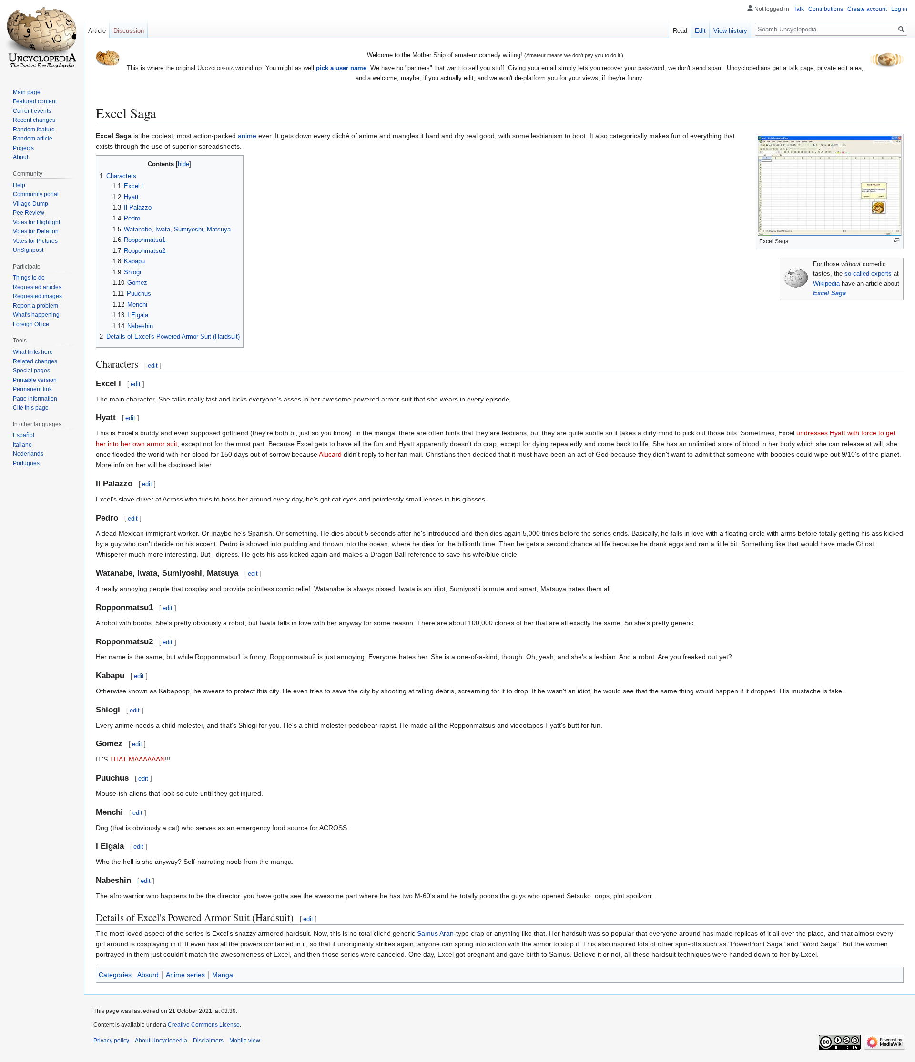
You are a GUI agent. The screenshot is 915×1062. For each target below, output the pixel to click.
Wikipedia (826, 284)
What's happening (36, 314)
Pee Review (28, 213)
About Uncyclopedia (161, 1040)
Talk (798, 9)
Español (23, 435)
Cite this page (31, 407)
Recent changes (34, 120)
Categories (115, 975)
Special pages (31, 370)
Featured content (35, 101)
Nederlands (28, 454)
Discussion (128, 30)
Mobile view (244, 1040)
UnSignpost (28, 250)
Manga (222, 975)
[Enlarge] (896, 240)
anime (247, 136)
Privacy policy (111, 1040)
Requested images (37, 296)
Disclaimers (208, 1040)
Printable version (35, 380)
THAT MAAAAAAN (137, 759)
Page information (35, 398)
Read (680, 30)
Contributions (825, 9)
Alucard (330, 454)
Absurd (148, 975)
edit (153, 365)
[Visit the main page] (42, 38)
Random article (32, 138)
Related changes (35, 361)
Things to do (29, 277)
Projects (23, 148)
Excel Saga (829, 293)
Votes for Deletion (36, 231)
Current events (32, 111)
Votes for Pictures (35, 241)
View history (730, 30)
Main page (27, 92)
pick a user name (341, 67)
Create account (867, 9)
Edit (700, 30)
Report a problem (35, 305)
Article (97, 30)
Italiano (22, 444)
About (20, 157)
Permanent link (32, 389)
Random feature (34, 129)
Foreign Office (31, 324)
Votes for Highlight (36, 222)
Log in (899, 9)
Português (26, 463)
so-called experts (868, 274)
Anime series (185, 975)
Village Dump (30, 203)
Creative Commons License (204, 1025)
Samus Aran (435, 933)
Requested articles (37, 287)
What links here (33, 352)
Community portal (36, 194)
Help (19, 185)
